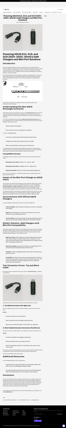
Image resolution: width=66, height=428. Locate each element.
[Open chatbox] (63, 425)
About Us (24, 412)
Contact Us (14, 413)
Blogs (23, 410)
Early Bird (24, 413)
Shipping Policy (5, 413)
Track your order (15, 410)
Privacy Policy (5, 410)
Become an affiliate (16, 412)
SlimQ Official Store (6, 9)
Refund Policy (5, 412)
